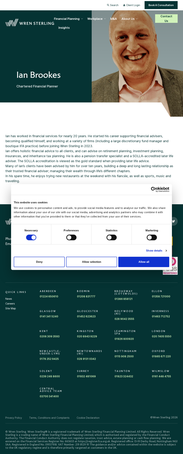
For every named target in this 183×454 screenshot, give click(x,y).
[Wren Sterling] (29, 23)
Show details (154, 250)
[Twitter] (173, 221)
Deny (39, 261)
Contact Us (166, 18)
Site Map (10, 308)
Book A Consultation (161, 5)
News (8, 298)
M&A (113, 19)
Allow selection (91, 261)
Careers (10, 303)
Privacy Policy (13, 417)
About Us (128, 19)
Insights (64, 27)
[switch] (71, 237)
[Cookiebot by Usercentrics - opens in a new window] (153, 189)
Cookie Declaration (88, 417)
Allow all (144, 261)
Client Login (133, 5)
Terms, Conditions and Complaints (49, 417)
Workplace (95, 19)
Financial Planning (67, 19)
